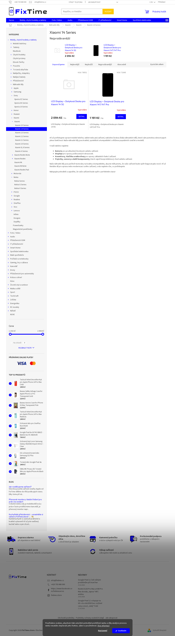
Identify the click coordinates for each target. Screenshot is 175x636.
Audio (12, 236)
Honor (16, 110)
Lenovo (17, 210)
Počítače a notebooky (19, 258)
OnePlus (17, 203)
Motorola (17, 173)
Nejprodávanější (105, 64)
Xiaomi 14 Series (22, 129)
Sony (16, 95)
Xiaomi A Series (21, 151)
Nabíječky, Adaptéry (21, 73)
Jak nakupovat (94, 2)
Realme (17, 199)
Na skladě (19, 342)
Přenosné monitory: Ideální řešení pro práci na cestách (25, 500)
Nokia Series (19, 181)
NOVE (12, 314)
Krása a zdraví (16, 277)
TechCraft (14, 296)
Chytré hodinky (19, 54)
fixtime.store (56, 595)
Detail (82, 116)
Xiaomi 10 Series (22, 144)
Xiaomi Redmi (19, 158)
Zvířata (13, 299)
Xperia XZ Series (21, 99)
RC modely (14, 307)
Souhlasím (122, 630)
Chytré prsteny (19, 58)
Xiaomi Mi (18, 162)
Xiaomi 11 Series (22, 140)
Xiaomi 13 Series (22, 132)
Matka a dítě (15, 288)
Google (17, 195)
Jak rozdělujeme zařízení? (20, 487)
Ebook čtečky (18, 62)
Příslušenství (18, 80)
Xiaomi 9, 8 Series (22, 147)
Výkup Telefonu (75, 2)
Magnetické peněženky (22, 229)
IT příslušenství (16, 244)
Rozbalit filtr (25, 348)
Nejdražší (89, 64)
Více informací (104, 625)
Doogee (17, 218)
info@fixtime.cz (57, 580)
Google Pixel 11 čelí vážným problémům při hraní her (89, 581)
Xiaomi (16, 117)
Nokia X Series (20, 188)
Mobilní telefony (19, 43)
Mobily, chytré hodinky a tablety (23, 40)
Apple (16, 88)
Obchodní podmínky (66, 617)
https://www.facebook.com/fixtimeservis (61, 590)
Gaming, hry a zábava (19, 262)
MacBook (17, 51)
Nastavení (102, 630)
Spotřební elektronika (19, 251)
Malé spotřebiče (17, 255)
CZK (151, 2)
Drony (12, 270)
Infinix (16, 214)
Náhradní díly (18, 84)
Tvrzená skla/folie (20, 69)
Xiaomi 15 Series (22, 125)
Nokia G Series (20, 184)
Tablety (16, 47)
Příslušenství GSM (17, 240)
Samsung (17, 91)
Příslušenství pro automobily (22, 273)
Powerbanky (18, 225)
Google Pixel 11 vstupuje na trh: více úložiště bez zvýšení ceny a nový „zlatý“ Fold (90, 603)
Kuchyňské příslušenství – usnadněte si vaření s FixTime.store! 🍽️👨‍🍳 (26, 515)
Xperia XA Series (21, 103)
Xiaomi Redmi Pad (21, 169)
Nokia (16, 177)
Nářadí (12, 310)
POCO (16, 192)
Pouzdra (16, 66)
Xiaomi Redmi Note (22, 155)
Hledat (108, 11)
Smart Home (15, 247)
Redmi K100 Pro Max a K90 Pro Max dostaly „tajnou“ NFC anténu (90, 592)
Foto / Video (15, 233)
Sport (12, 292)
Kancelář (13, 266)
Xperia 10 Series (21, 106)
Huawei (17, 114)
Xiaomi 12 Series (22, 136)
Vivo (15, 207)
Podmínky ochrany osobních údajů (90, 617)
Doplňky (17, 221)
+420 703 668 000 (58, 584)
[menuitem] (11, 20)
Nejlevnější (74, 64)
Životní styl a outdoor (19, 285)
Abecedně (121, 64)
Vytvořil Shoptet (159, 630)
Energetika (14, 303)
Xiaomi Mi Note (20, 166)
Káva (12, 281)
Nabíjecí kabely (19, 77)
